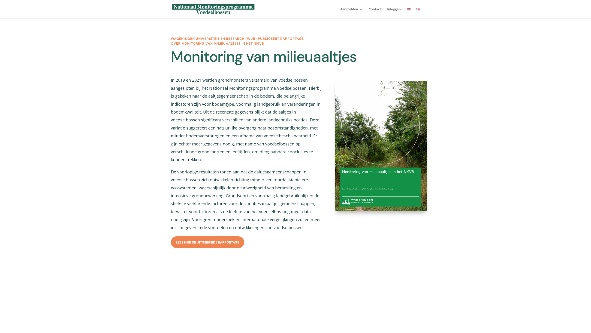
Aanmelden (349, 9)
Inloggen (394, 9)
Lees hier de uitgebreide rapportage (207, 242)
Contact (375, 9)
